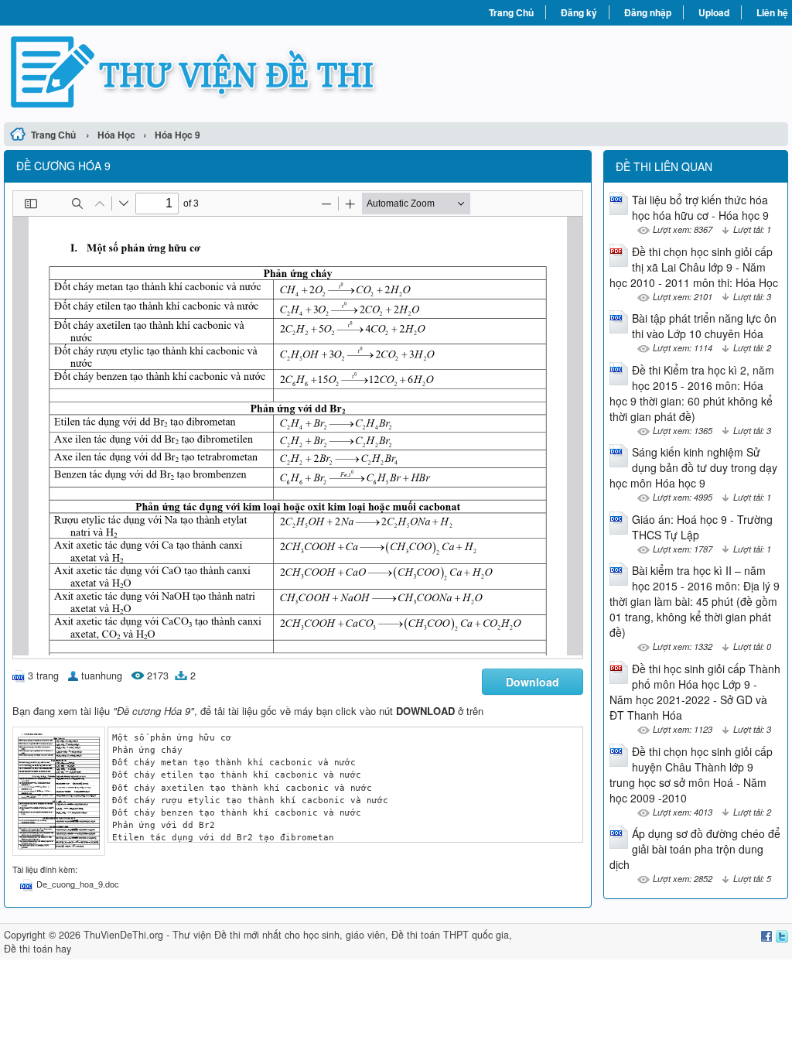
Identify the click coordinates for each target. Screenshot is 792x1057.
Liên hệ (772, 12)
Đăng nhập (647, 12)
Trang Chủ (511, 12)
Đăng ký (579, 12)
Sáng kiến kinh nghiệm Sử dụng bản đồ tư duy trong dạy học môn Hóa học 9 (693, 467)
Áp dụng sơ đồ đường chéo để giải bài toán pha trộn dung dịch (694, 849)
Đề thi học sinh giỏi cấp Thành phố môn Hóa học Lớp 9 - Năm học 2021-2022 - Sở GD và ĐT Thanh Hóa (694, 692)
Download (532, 681)
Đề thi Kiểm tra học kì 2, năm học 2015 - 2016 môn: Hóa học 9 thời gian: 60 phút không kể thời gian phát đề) (691, 393)
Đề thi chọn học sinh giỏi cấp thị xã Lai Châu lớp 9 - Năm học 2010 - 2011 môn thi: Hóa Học (693, 267)
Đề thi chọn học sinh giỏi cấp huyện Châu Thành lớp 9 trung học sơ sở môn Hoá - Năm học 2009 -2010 (691, 775)
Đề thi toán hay (37, 949)
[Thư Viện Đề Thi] (200, 72)
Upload (713, 12)
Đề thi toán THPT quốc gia (450, 935)
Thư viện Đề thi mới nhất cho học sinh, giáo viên (278, 935)
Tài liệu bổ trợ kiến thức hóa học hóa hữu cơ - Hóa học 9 (700, 207)
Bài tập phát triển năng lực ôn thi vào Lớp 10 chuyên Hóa (704, 325)
